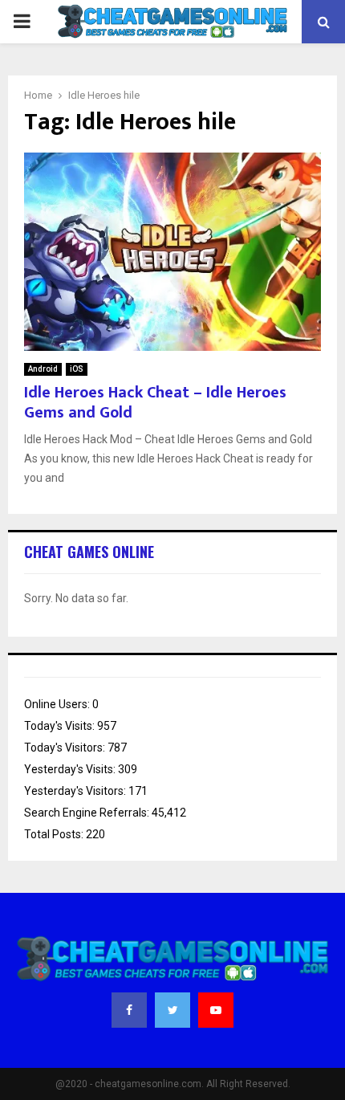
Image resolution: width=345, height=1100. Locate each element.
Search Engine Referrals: (88, 812)
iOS (76, 369)
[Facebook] (129, 1010)
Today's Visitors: (66, 747)
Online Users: (58, 704)
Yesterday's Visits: (71, 769)
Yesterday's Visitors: (76, 790)
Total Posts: (55, 834)
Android (43, 369)
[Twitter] (172, 1010)
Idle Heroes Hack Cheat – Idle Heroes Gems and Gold (155, 402)
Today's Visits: (60, 725)
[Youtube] (215, 1010)
